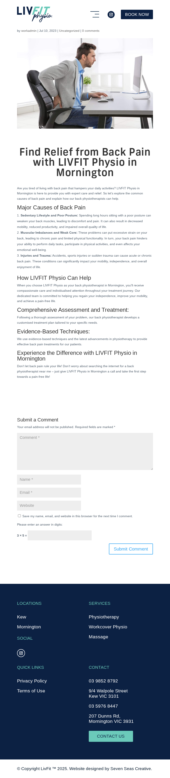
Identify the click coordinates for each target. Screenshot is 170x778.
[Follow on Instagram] (111, 14)
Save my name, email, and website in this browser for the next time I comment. (77, 516)
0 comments (90, 30)
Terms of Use (31, 690)
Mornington (29, 627)
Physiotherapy (104, 617)
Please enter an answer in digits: (40, 524)
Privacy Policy (32, 681)
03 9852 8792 (103, 681)
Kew (21, 617)
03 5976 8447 (103, 706)
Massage (98, 636)
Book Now (137, 14)
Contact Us (111, 736)
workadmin (29, 30)
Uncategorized (69, 30)
